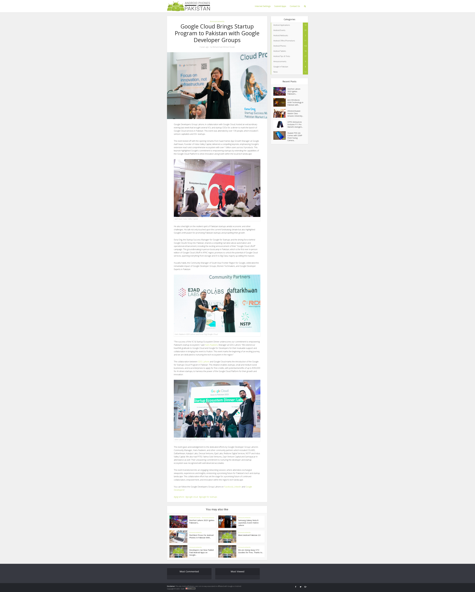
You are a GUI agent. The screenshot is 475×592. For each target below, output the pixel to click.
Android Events (194, 517)
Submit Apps (280, 6)
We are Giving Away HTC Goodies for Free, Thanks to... (250, 551)
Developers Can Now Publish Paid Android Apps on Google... (201, 552)
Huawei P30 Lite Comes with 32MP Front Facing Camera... (294, 137)
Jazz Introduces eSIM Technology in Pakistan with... (295, 102)
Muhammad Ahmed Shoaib (224, 47)
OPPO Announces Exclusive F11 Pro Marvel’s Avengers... (295, 124)
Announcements (217, 21)
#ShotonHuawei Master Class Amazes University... (295, 113)
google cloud (192, 496)
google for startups (208, 496)
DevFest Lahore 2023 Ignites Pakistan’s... (293, 91)
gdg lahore (179, 496)
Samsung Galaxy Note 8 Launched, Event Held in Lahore (248, 523)
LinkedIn (237, 486)
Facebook (228, 486)
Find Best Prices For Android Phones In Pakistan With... (201, 536)
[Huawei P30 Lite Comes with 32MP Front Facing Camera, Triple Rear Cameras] (280, 135)
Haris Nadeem (211, 345)
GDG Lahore (203, 361)
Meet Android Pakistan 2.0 (249, 535)
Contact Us (295, 6)
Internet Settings (263, 6)
